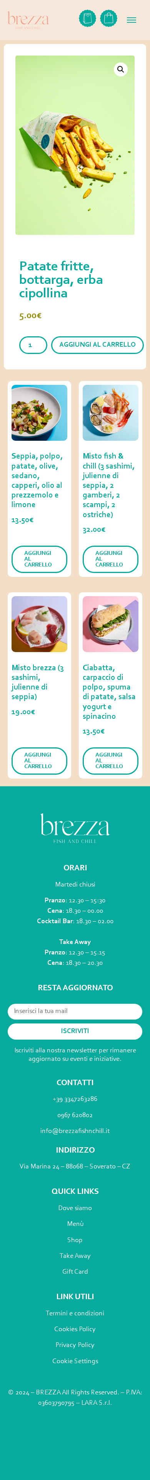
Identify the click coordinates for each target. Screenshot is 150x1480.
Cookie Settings (75, 1361)
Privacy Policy (75, 1345)
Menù (75, 1224)
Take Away (75, 1256)
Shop (75, 1240)
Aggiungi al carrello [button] (38, 559)
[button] (121, 69)
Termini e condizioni (75, 1313)
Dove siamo (75, 1208)
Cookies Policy (75, 1329)
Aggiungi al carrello (97, 345)
